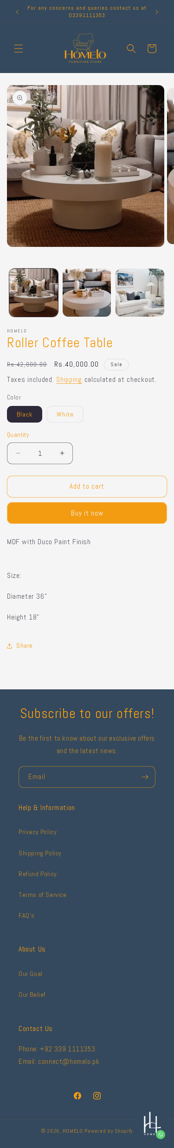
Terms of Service (43, 894)
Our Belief (32, 994)
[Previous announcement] (17, 12)
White (65, 414)
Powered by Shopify (108, 1131)
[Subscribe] (145, 777)
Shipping (69, 379)
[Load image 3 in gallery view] (140, 293)
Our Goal (31, 974)
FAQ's (27, 915)
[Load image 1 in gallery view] (33, 293)
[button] (18, 48)
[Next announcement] (157, 12)
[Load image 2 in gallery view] (87, 293)
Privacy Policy (38, 832)
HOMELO (74, 1131)
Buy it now (87, 513)
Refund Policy (38, 874)
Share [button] (24, 645)
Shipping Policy (40, 853)
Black (24, 414)
